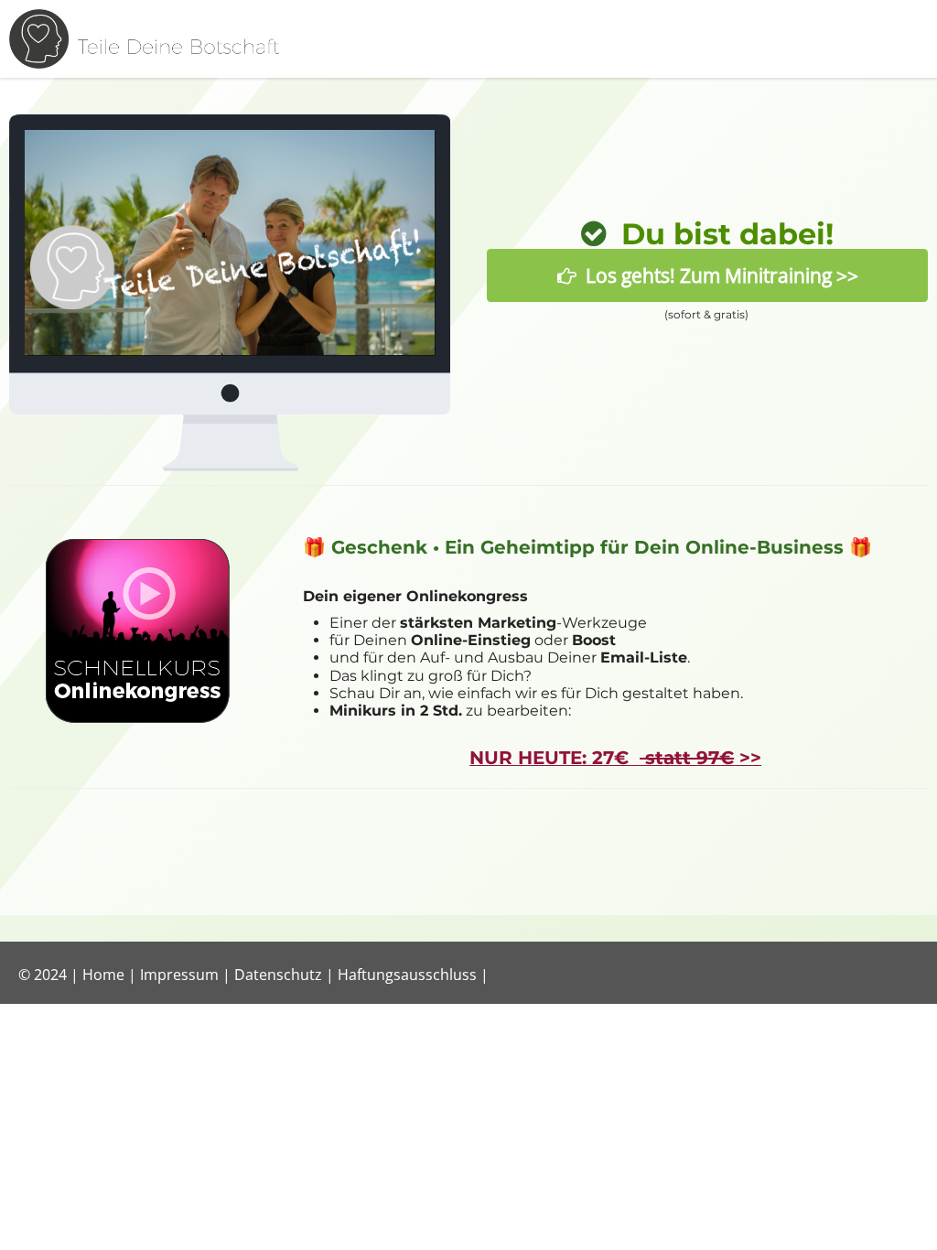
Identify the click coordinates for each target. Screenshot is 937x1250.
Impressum (179, 974)
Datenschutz (278, 974)
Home (103, 974)
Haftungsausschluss (407, 974)
